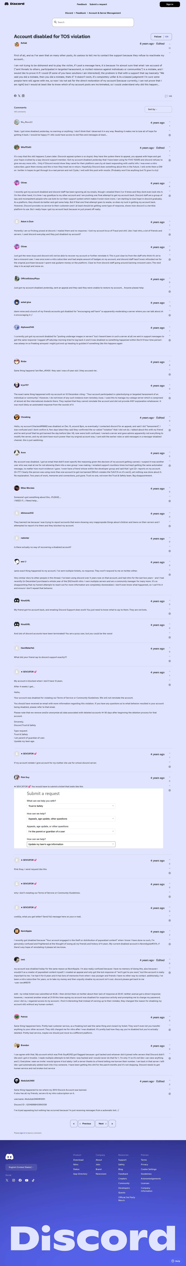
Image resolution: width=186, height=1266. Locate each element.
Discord (69, 13)
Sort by (152, 109)
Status (76, 1169)
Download (78, 1160)
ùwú (23, 960)
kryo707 (25, 385)
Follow (157, 37)
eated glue (26, 302)
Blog (120, 1169)
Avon (23, 453)
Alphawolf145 (27, 327)
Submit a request (98, 4)
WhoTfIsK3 (26, 147)
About (99, 1160)
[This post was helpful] (169, 44)
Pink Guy (25, 777)
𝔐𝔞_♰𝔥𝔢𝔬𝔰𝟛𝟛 (27, 122)
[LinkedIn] (23, 96)
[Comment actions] (169, 135)
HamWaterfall (27, 648)
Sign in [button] (169, 4)
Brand (99, 1169)
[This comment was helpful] (169, 121)
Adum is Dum (27, 222)
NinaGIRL (25, 601)
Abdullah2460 (27, 1081)
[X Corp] (19, 96)
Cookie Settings (148, 1169)
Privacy (144, 1164)
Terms (144, 1160)
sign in (22, 1133)
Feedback (82, 4)
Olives (24, 183)
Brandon (25, 1045)
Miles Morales (27, 488)
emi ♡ (23, 562)
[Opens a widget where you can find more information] (175, 1261)
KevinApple (26, 931)
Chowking (25, 417)
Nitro (75, 1164)
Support (122, 1160)
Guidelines (146, 1174)
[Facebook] (15, 96)
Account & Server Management (105, 13)
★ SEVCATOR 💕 (29, 672)
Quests (121, 1193)
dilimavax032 (27, 513)
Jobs (98, 1164)
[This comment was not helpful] (169, 130)
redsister (25, 538)
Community (123, 1183)
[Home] (14, 5)
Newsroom (101, 1174)
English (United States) (20, 1167)
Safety (121, 1164)
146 (170, 96)
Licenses (145, 1183)
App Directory (80, 1174)
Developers (124, 1188)
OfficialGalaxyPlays (30, 279)
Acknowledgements (151, 1179)
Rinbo (23, 361)
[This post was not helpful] (169, 52)
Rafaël (24, 43)
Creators (122, 1179)
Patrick (24, 1017)
